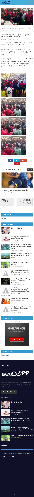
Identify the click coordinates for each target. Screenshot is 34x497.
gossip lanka (5, 355)
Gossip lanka (5, 202)
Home (3, 28)
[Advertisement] (17, 476)
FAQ (13, 494)
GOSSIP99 (11, 28)
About (19, 494)
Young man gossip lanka (25, 203)
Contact (26, 494)
